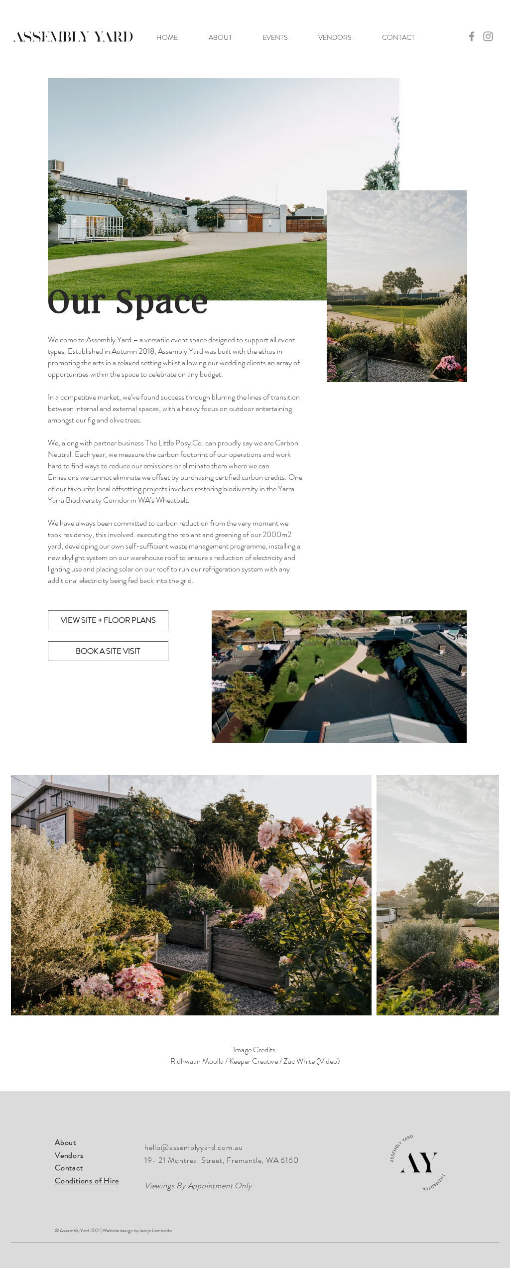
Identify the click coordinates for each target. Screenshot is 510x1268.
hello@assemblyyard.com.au (193, 1147)
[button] (220, 37)
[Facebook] (471, 36)
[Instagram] (488, 36)
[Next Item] (482, 895)
